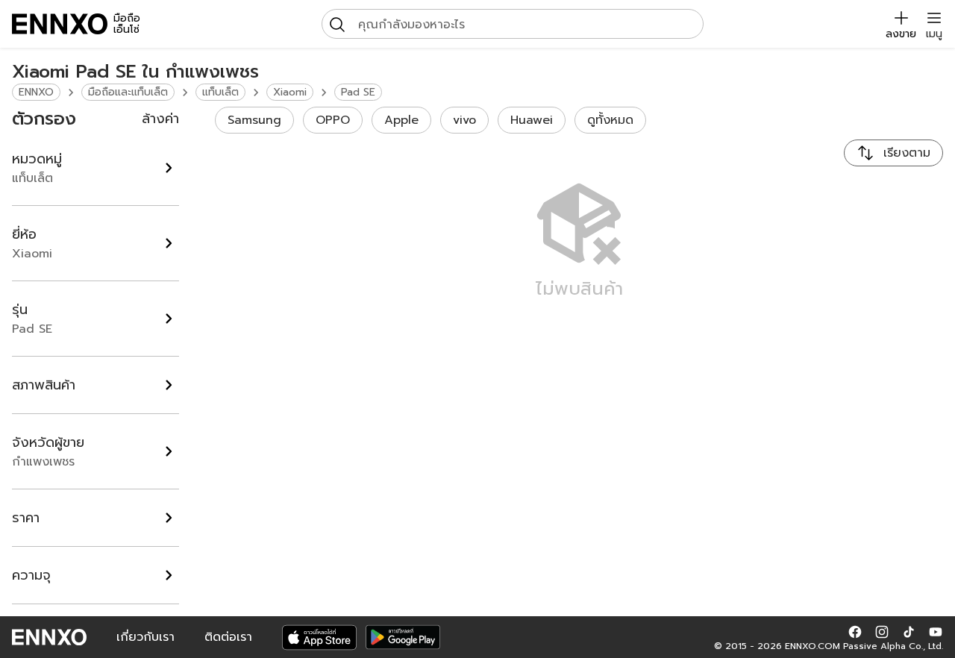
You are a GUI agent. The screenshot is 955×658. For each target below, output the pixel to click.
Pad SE (358, 92)
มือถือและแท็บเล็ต (128, 92)
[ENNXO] (59, 23)
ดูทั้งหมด (610, 120)
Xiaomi (290, 92)
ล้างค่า (160, 118)
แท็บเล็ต (220, 92)
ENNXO (36, 92)
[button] (855, 631)
